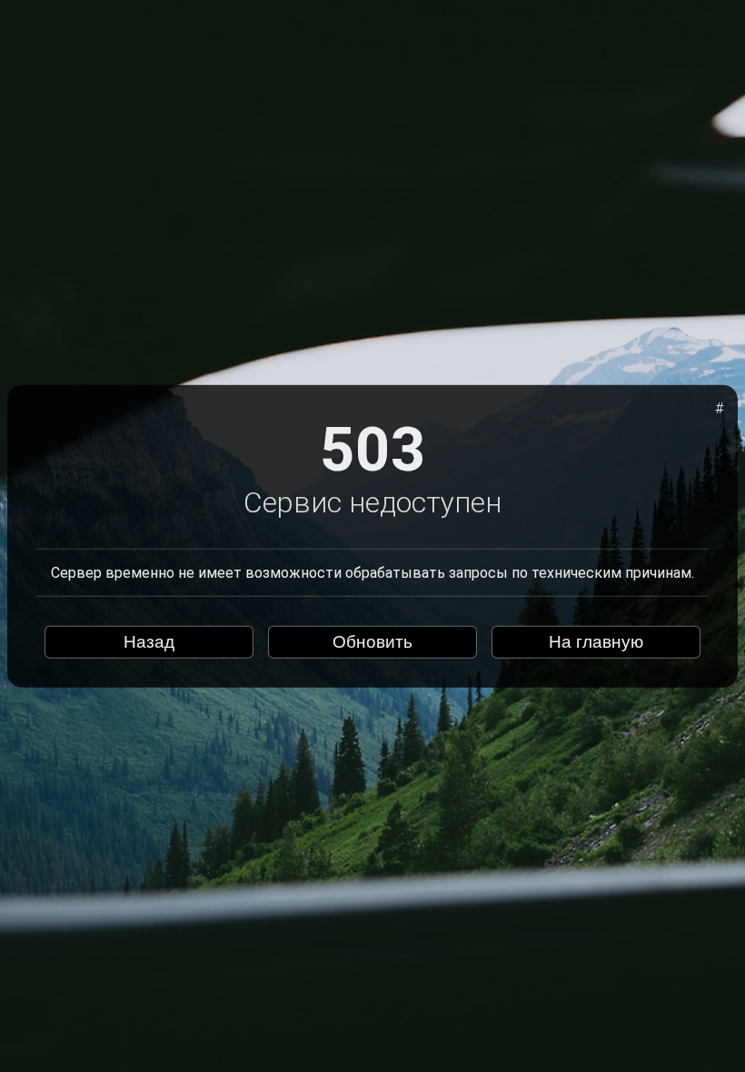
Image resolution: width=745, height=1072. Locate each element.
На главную (596, 641)
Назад (149, 641)
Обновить (372, 641)
